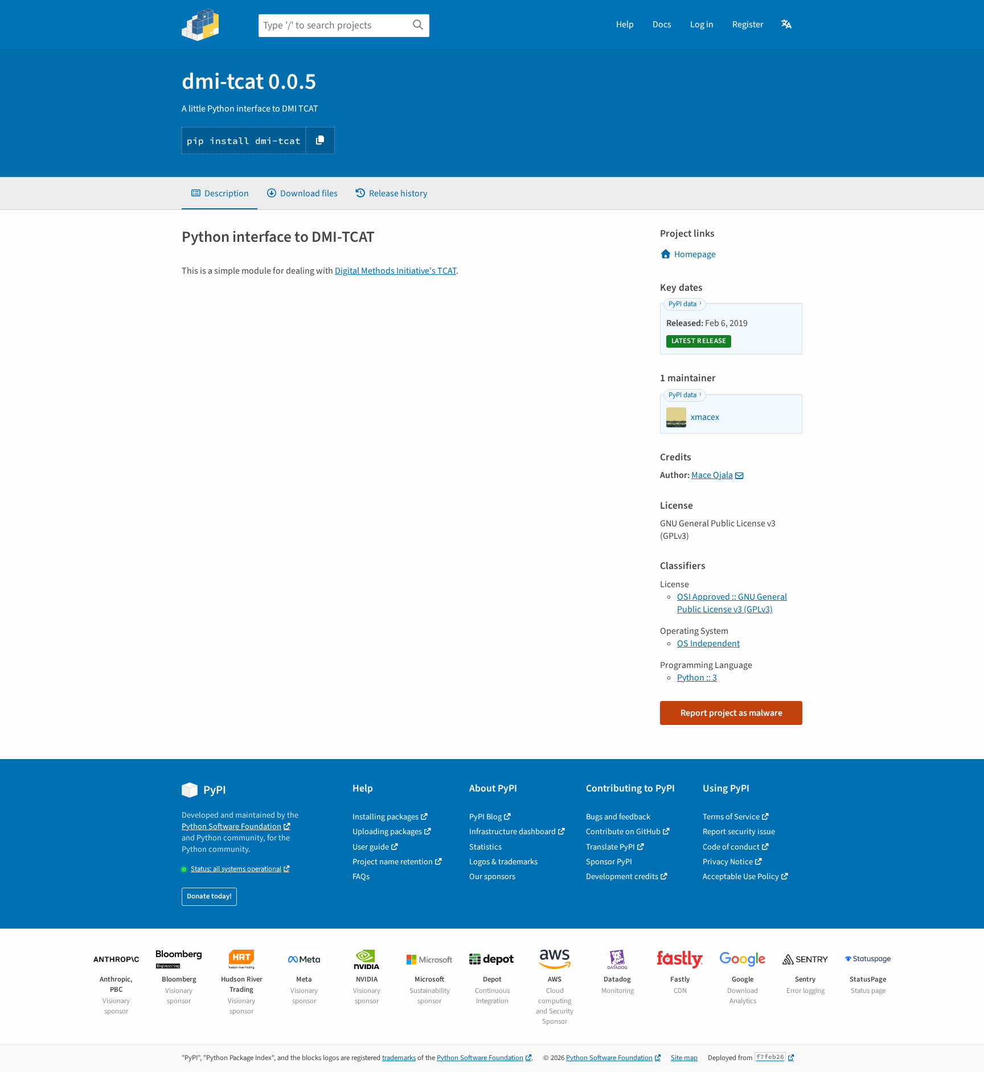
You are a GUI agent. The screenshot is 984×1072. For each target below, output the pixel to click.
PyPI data (682, 304)
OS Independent (708, 643)
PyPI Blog (485, 817)
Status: (236, 869)
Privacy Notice (728, 862)
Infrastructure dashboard (512, 832)
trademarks (399, 1058)
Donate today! (209, 896)
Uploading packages (387, 832)
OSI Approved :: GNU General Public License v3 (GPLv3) (732, 603)
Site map (684, 1058)
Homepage (695, 254)
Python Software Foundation (231, 826)
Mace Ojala (712, 475)
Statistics (485, 847)
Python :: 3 (697, 677)
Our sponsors (492, 877)
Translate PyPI (610, 847)
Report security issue (739, 832)
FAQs (361, 877)
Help (625, 24)
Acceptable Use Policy (741, 877)
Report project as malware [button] (731, 713)
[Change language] (787, 24)
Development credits (622, 877)
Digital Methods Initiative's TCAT (395, 271)
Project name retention (392, 862)
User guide (370, 847)
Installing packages (385, 817)
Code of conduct (731, 847)
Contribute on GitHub (623, 832)
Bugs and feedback (618, 817)
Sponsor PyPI (609, 862)
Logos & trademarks (503, 862)
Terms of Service (731, 817)
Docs (662, 24)
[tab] (219, 193)
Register (748, 24)
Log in (702, 24)
